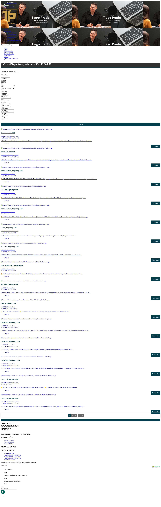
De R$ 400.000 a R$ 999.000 (12, 458)
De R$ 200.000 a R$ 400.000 (12, 456)
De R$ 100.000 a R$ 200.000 (12, 455)
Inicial (6, 29)
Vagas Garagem (5, 105)
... (79, 415)
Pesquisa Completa (12, 36)
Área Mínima (4, 115)
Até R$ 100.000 (9, 453)
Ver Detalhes (155, 146)
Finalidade (3, 80)
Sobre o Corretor (12, 33)
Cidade (2, 87)
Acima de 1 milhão (9, 459)
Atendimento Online (10, 3)
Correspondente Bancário (14, 40)
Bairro (2, 90)
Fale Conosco (8, 443)
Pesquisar (80, 124)
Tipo (2, 83)
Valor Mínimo (4, 108)
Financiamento (11, 37)
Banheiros (3, 102)
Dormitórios (4, 96)
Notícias (9, 39)
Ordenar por (4, 93)
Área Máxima (4, 118)
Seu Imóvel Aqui (11, 34)
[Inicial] (9, 25)
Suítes (2, 99)
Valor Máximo (4, 111)
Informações (7, 31)
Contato (6, 42)
